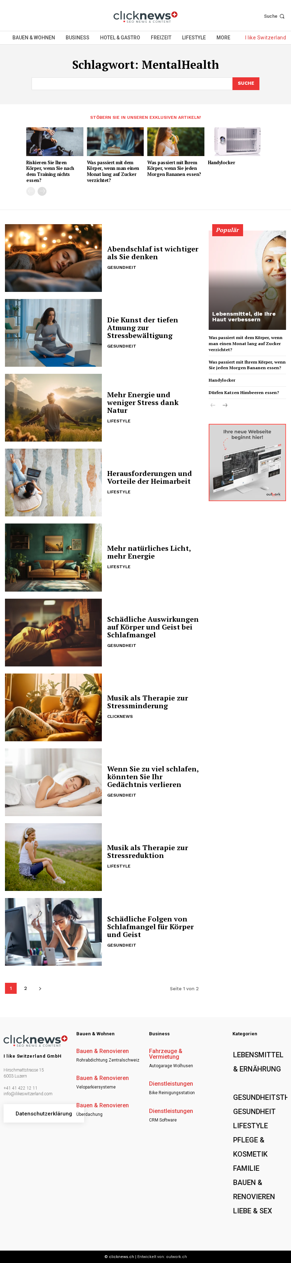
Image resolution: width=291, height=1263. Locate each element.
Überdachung (89, 1114)
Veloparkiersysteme (96, 1087)
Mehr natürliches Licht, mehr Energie (149, 552)
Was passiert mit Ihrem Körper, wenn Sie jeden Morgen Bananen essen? (174, 168)
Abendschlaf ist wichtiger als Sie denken (152, 252)
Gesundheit (121, 267)
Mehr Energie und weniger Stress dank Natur (143, 402)
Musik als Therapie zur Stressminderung (147, 701)
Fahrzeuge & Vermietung (165, 1054)
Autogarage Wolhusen (171, 1065)
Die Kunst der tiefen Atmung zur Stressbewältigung (142, 327)
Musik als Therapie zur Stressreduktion (147, 851)
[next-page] (42, 191)
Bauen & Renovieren (102, 1051)
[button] (275, 16)
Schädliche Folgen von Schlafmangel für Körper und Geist (150, 926)
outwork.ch (176, 1256)
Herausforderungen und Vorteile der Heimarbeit (149, 477)
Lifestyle (119, 421)
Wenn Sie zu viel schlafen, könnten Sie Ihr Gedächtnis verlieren (153, 776)
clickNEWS (120, 716)
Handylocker (221, 162)
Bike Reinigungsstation (172, 1092)
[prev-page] (30, 191)
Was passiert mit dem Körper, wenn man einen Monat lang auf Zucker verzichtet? (113, 171)
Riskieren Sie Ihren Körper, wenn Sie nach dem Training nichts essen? (50, 171)
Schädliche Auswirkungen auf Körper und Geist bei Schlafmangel (153, 626)
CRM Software (163, 1120)
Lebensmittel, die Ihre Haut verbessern (244, 316)
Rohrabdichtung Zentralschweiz (107, 1060)
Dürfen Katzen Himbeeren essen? (244, 392)
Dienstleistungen (171, 1084)
